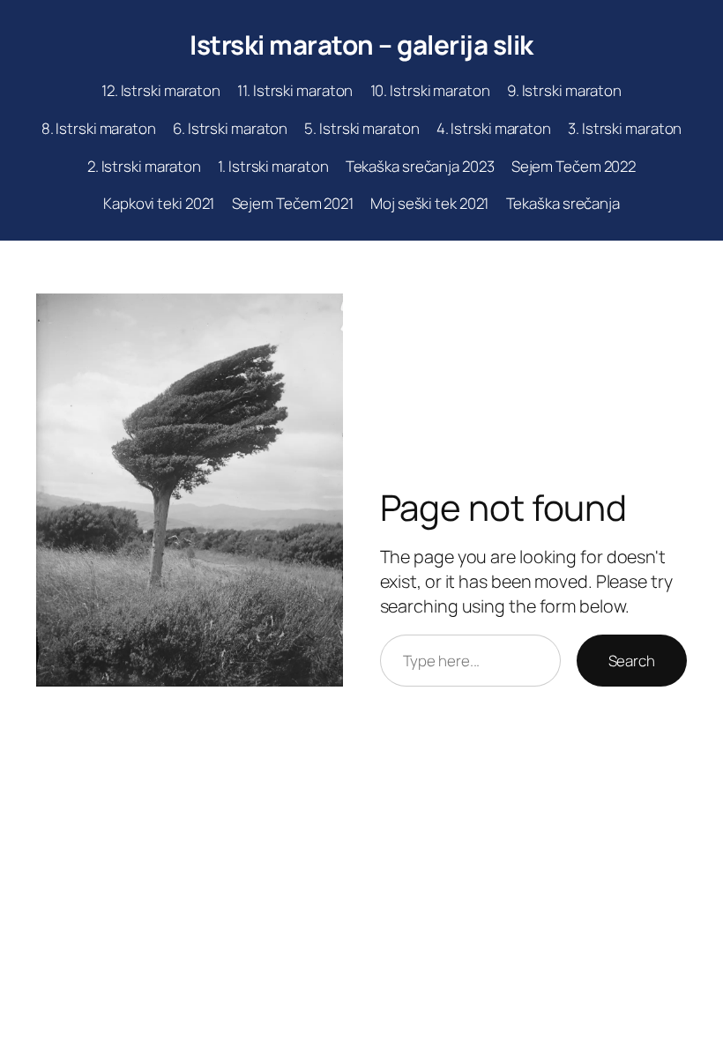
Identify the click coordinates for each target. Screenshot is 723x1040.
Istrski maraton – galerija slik (361, 44)
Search (631, 660)
